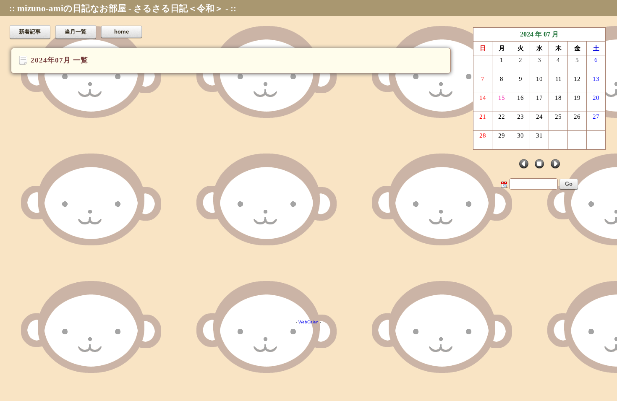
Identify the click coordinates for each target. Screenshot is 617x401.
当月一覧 (75, 32)
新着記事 (30, 32)
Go (569, 184)
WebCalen (308, 322)
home (121, 32)
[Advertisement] (252, 250)
